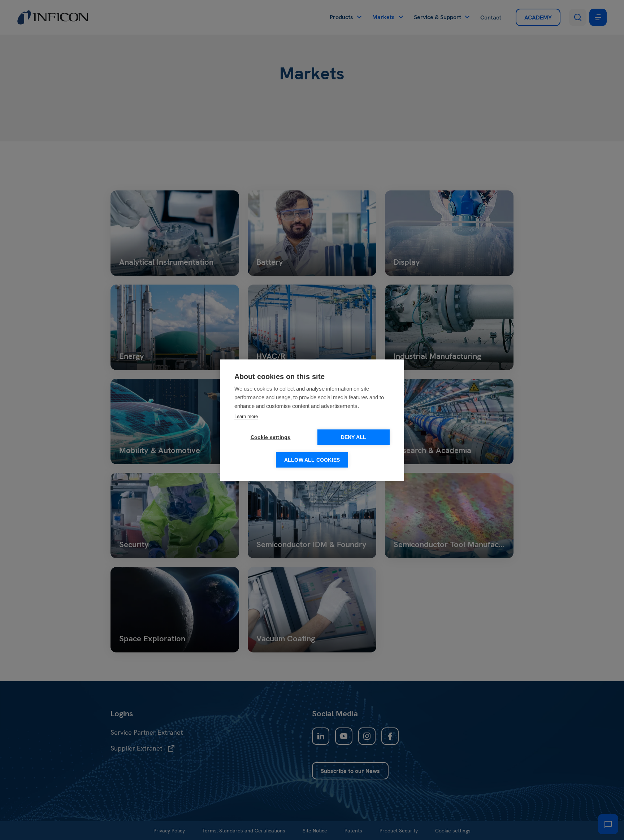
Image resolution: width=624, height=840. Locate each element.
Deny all (354, 437)
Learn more (246, 416)
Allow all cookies (312, 459)
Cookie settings (271, 437)
